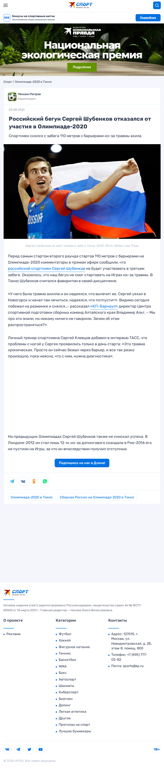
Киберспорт (69, 692)
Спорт (7, 82)
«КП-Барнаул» (104, 306)
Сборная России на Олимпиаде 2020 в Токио (97, 497)
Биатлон (66, 699)
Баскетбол (67, 660)
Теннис (65, 653)
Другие (65, 718)
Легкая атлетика (72, 712)
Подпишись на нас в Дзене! (82, 463)
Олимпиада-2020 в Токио (33, 82)
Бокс (63, 673)
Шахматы (66, 686)
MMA (63, 666)
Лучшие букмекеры (75, 731)
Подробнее (148, 17)
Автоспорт (67, 679)
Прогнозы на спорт (74, 725)
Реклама (13, 634)
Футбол (65, 634)
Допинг (65, 705)
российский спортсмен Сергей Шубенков (46, 268)
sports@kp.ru (133, 666)
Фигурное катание (74, 647)
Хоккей (65, 640)
